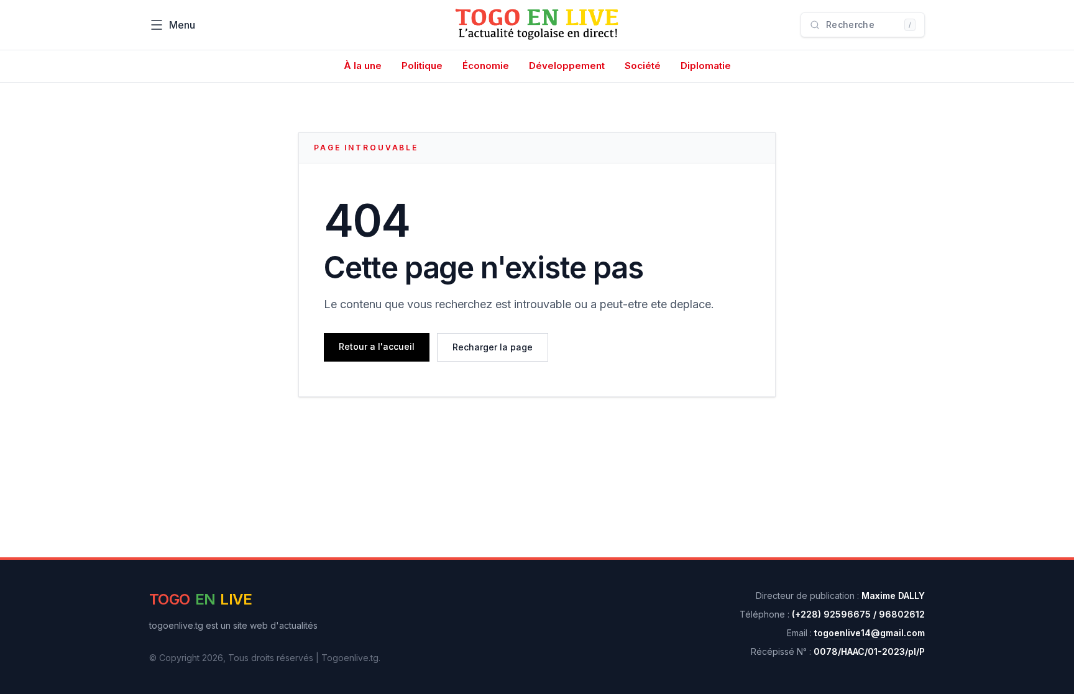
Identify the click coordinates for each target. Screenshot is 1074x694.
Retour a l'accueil (377, 346)
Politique (422, 65)
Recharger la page (492, 347)
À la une (363, 65)
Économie (485, 65)
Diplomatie (706, 65)
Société (643, 65)
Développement (567, 65)
